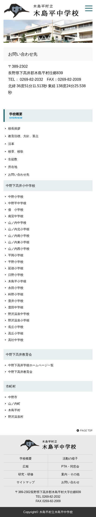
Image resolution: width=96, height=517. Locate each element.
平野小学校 (15, 262)
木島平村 (14, 410)
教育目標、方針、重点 (23, 136)
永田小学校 (15, 288)
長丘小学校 (15, 327)
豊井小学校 (15, 301)
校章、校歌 (15, 151)
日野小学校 (15, 275)
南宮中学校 (15, 216)
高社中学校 (15, 340)
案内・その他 (70, 474)
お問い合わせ (70, 482)
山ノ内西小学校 (18, 248)
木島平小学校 (17, 281)
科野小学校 (15, 294)
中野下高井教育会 (20, 372)
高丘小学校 (15, 333)
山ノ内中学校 (17, 222)
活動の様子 (70, 458)
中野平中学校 (17, 203)
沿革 (11, 144)
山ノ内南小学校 (18, 235)
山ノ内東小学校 (18, 242)
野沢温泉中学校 (18, 314)
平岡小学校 (15, 255)
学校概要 (26, 458)
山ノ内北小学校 (18, 229)
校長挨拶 (14, 128)
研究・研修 (25, 474)
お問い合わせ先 (18, 174)
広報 (26, 466)
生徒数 (12, 159)
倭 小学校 (15, 209)
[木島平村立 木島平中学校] (41, 10)
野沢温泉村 (15, 416)
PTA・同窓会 (70, 466)
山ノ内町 (14, 403)
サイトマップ (26, 482)
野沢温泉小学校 (18, 320)
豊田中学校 (15, 307)
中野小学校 (15, 196)
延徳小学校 (15, 268)
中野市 (12, 397)
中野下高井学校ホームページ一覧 (31, 365)
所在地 (12, 167)
